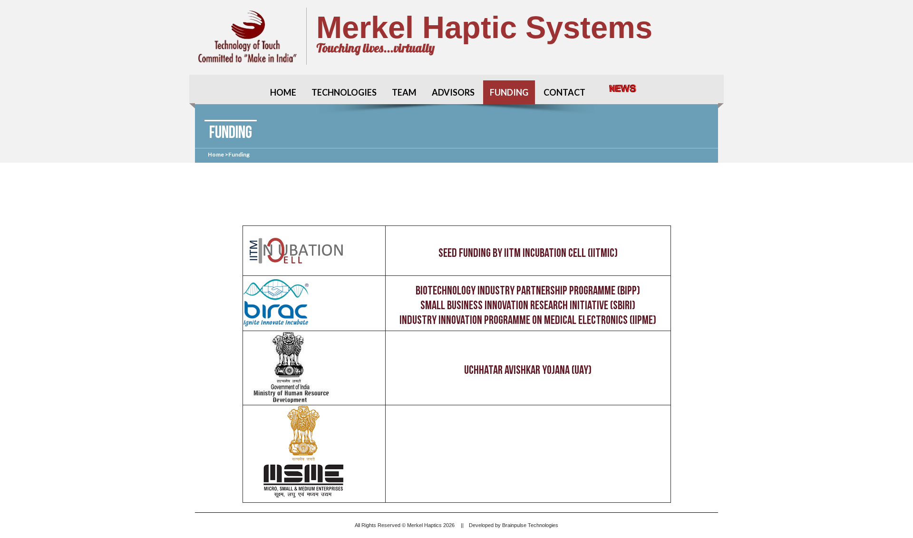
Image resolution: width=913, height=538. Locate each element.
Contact (564, 92)
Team (404, 92)
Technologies (344, 92)
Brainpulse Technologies (530, 525)
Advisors (453, 92)
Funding (509, 92)
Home (283, 92)
